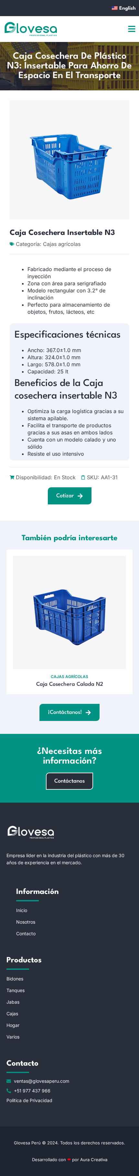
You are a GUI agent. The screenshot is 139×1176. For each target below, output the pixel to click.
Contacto (26, 933)
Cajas (12, 1013)
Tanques (15, 990)
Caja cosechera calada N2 (69, 684)
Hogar (12, 1025)
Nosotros (25, 922)
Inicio (21, 910)
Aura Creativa (93, 1159)
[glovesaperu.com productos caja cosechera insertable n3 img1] (69, 159)
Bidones (14, 978)
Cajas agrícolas (61, 244)
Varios (12, 1036)
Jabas (12, 1002)
